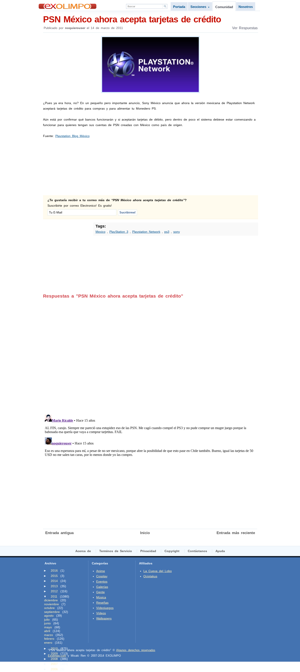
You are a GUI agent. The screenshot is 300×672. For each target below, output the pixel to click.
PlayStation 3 (118, 231)
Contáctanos (197, 551)
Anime (100, 571)
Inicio (145, 533)
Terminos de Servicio (115, 551)
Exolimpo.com (57, 655)
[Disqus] (150, 353)
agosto (49, 615)
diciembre (51, 600)
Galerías (102, 587)
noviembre (51, 604)
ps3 (166, 231)
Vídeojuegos (105, 608)
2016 (54, 570)
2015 (54, 576)
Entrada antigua (59, 533)
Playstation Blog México (72, 136)
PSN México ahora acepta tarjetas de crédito (132, 19)
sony (176, 231)
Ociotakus (150, 576)
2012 (54, 591)
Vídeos (101, 613)
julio (47, 619)
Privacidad (148, 551)
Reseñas (102, 602)
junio (47, 623)
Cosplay (101, 576)
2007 (54, 664)
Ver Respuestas (245, 28)
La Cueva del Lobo (157, 571)
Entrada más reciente (236, 533)
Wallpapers (104, 618)
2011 (54, 596)
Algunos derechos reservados (135, 650)
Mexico (100, 231)
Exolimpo (67, 6)
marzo (48, 635)
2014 (54, 581)
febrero (49, 638)
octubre (49, 608)
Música (101, 597)
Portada (179, 7)
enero (48, 642)
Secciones (200, 7)
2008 (54, 659)
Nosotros (246, 7)
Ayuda (220, 551)
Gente (100, 592)
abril (47, 631)
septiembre (52, 612)
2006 (54, 669)
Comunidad (224, 7)
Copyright (171, 551)
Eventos (101, 581)
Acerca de (83, 551)
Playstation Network (146, 231)
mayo (48, 627)
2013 (54, 586)
